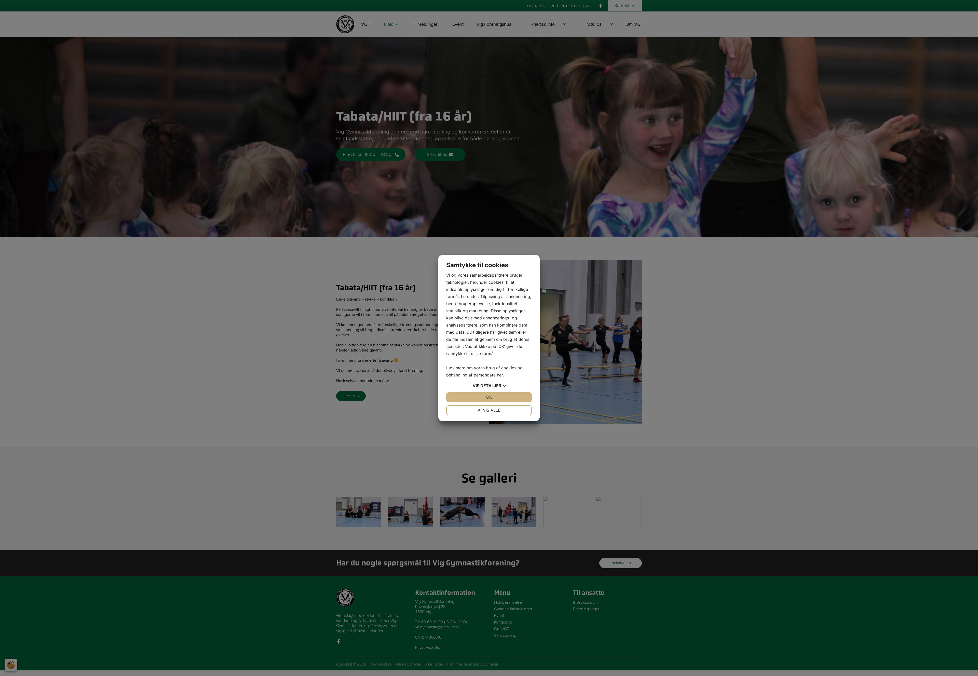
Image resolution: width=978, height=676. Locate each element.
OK (489, 397)
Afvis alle (489, 410)
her (500, 374)
